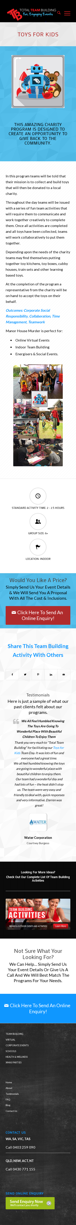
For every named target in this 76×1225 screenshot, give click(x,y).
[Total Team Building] (31, 13)
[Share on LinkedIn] (51, 674)
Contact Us (11, 1111)
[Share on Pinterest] (38, 674)
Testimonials (12, 1093)
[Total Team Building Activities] (38, 914)
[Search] (57, 13)
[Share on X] (25, 674)
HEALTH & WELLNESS (17, 1056)
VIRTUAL (10, 1039)
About (9, 1088)
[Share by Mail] (63, 674)
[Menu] (65, 13)
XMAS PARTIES (14, 1062)
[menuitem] (57, 13)
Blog (8, 1105)
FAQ (8, 1099)
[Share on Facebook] (12, 674)
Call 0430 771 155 (20, 1169)
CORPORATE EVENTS (17, 1045)
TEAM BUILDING (14, 1033)
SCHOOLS (11, 1051)
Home (9, 1082)
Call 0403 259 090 (20, 1147)
